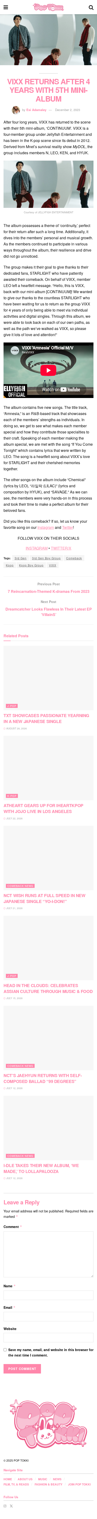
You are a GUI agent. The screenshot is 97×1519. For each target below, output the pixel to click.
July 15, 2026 (14, 998)
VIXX (52, 565)
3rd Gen (21, 558)
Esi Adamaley (36, 109)
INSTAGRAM (37, 548)
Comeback (74, 558)
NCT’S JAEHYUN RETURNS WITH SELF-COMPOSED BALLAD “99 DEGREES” (43, 1078)
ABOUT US (25, 1479)
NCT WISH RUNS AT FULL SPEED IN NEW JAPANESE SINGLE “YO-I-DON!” (44, 898)
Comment (13, 1226)
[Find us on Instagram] (5, 1506)
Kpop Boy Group (31, 565)
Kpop (10, 565)
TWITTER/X (61, 548)
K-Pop (11, 796)
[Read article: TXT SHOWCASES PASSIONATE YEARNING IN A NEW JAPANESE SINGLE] (48, 678)
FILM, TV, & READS (16, 1484)
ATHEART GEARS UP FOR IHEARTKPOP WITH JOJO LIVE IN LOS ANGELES (43, 808)
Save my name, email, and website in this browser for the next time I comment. (50, 1352)
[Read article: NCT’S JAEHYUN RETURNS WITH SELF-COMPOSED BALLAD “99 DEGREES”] (48, 1038)
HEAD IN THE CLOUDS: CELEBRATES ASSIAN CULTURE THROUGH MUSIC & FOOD (48, 988)
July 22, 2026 (14, 818)
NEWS (57, 1479)
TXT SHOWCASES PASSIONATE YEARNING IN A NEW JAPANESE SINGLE (46, 718)
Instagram (45, 527)
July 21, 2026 (14, 908)
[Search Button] (91, 7)
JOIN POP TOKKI (79, 1484)
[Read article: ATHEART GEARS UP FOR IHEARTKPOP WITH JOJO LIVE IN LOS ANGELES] (48, 768)
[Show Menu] (6, 7)
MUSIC (42, 1479)
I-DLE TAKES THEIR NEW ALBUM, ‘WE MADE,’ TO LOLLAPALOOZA (41, 1168)
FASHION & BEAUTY (48, 1484)
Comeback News (20, 886)
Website (10, 1328)
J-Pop (11, 706)
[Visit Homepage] (48, 7)
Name (10, 1286)
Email (10, 1307)
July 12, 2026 (14, 1088)
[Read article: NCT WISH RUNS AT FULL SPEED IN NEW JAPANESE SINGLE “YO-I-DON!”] (48, 858)
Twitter (67, 527)
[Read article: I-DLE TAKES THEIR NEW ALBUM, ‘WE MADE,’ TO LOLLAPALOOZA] (48, 1128)
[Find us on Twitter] (11, 1506)
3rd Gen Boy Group (46, 558)
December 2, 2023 (67, 109)
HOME (8, 1479)
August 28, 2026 (16, 728)
